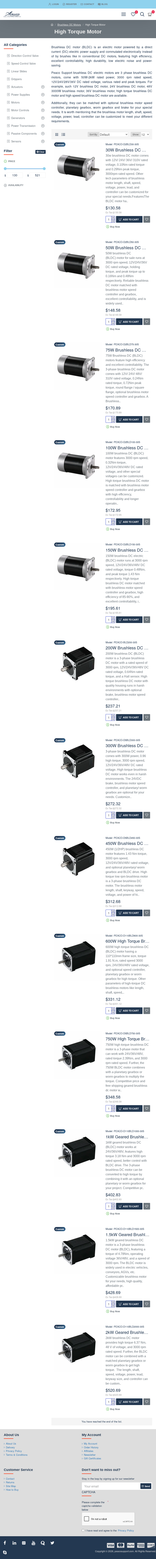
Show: (136, 134)
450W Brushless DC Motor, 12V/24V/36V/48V (127, 843)
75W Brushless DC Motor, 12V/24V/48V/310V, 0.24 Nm (127, 350)
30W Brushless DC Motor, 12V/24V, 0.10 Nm (127, 150)
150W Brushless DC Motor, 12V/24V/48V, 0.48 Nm (127, 550)
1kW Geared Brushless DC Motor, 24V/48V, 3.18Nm (127, 1136)
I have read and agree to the (110, 1530)
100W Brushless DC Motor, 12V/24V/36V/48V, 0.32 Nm (127, 447)
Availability (15, 185)
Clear (41, 152)
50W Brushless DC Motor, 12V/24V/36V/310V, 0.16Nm (127, 247)
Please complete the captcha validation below (93, 1505)
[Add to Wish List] (146, 1401)
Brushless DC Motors (69, 24)
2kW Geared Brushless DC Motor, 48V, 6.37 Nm (127, 1332)
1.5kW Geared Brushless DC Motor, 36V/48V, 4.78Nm (127, 1234)
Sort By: (94, 134)
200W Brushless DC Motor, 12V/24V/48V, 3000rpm (127, 648)
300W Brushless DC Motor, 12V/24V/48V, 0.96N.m (127, 745)
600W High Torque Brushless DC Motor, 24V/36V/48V (127, 941)
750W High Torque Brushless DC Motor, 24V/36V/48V (127, 1039)
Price (11, 161)
